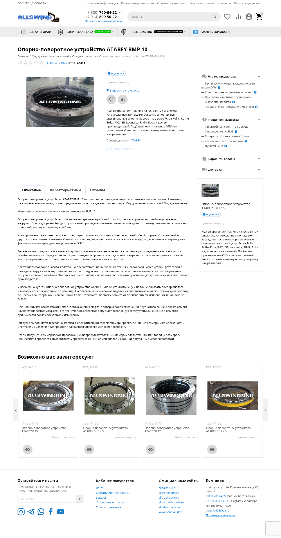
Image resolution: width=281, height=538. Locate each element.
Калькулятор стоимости (137, 3)
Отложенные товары (110, 502)
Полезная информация (102, 3)
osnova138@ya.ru (217, 510)
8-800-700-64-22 (216, 496)
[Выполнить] (79, 499)
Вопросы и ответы (201, 3)
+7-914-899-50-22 (217, 501)
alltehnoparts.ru (169, 507)
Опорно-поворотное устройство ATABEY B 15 (44, 429)
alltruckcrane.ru (169, 497)
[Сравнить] (123, 99)
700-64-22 (102, 12)
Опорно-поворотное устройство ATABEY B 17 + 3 (228, 429)
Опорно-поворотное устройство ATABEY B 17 (167, 429)
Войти (100, 488)
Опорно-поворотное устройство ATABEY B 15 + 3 (105, 429)
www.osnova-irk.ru (171, 512)
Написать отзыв (58, 63)
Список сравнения (108, 507)
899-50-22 (101, 17)
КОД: (72, 63)
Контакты (224, 3)
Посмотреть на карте (220, 515)
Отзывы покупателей (171, 3)
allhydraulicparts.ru (171, 502)
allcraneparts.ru (169, 493)
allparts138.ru (168, 488)
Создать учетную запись (113, 493)
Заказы (101, 497)
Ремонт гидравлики (247, 3)
